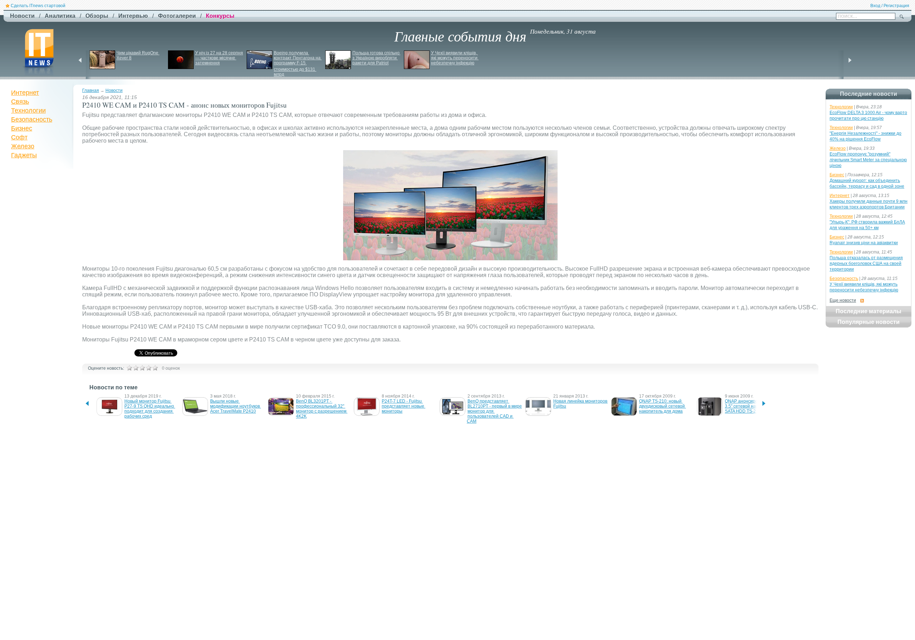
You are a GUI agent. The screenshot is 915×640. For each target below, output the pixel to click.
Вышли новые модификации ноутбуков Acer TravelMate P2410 (235, 406)
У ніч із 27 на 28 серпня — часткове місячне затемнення (219, 57)
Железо (22, 146)
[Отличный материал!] (155, 368)
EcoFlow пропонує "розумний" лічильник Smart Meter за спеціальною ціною (868, 160)
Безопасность (31, 119)
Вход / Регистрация (889, 5)
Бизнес (21, 128)
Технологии (28, 110)
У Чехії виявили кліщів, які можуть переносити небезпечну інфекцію (455, 57)
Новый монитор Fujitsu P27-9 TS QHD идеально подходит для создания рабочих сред (149, 409)
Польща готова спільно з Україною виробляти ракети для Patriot (376, 57)
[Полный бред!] (129, 368)
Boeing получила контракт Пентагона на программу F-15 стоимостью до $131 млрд (298, 63)
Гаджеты (24, 155)
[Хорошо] (148, 368)
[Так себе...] (142, 368)
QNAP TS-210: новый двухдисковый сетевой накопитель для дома (662, 406)
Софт (19, 137)
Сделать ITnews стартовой (38, 5)
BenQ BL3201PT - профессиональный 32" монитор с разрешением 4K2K (321, 409)
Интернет (25, 92)
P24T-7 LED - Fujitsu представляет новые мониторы (403, 406)
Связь (20, 101)
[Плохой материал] (136, 368)
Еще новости (843, 300)
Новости (114, 90)
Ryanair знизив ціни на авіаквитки (864, 242)
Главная (90, 90)
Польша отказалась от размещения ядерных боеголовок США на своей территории (866, 263)
